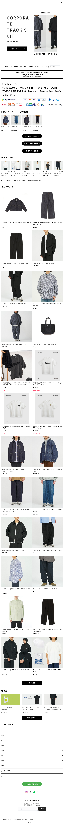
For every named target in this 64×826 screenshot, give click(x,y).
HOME (7, 66)
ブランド (3, 730)
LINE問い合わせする (32, 784)
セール (2, 776)
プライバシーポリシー (7, 819)
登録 (42, 809)
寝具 (2, 755)
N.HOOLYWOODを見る (32, 143)
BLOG (37, 66)
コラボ (2, 766)
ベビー (2, 750)
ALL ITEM (23, 66)
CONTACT (44, 66)
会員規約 (32, 819)
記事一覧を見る (32, 718)
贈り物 (2, 735)
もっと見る (32, 683)
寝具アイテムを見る (32, 151)
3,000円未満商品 (5, 771)
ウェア (2, 740)
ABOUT (30, 66)
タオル (2, 745)
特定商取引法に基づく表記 (20, 819)
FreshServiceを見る (32, 136)
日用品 (2, 760)
